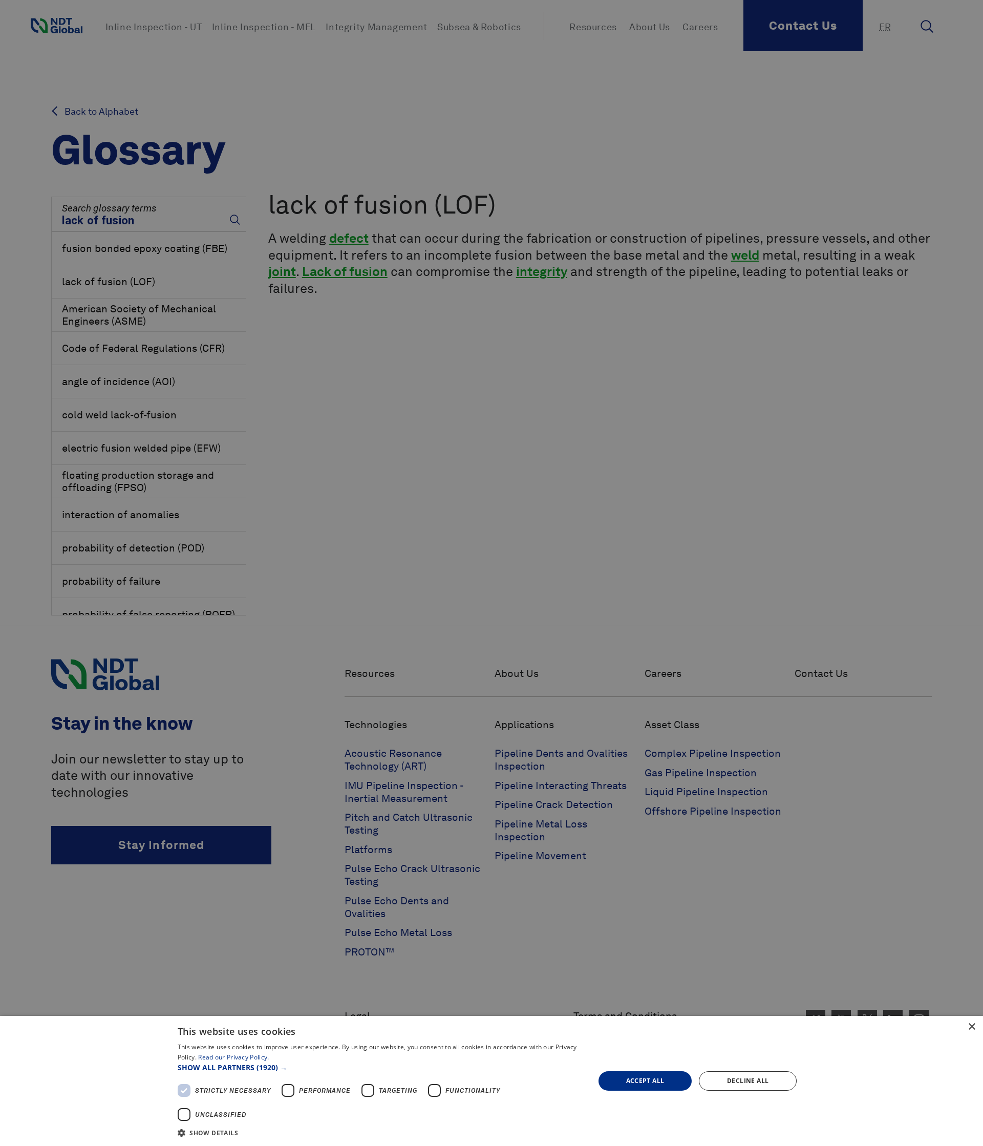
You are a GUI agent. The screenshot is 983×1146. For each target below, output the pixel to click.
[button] (380, 1067)
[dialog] (491, 1081)
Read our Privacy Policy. (233, 1057)
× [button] (971, 1027)
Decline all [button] (747, 1080)
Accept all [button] (645, 1080)
